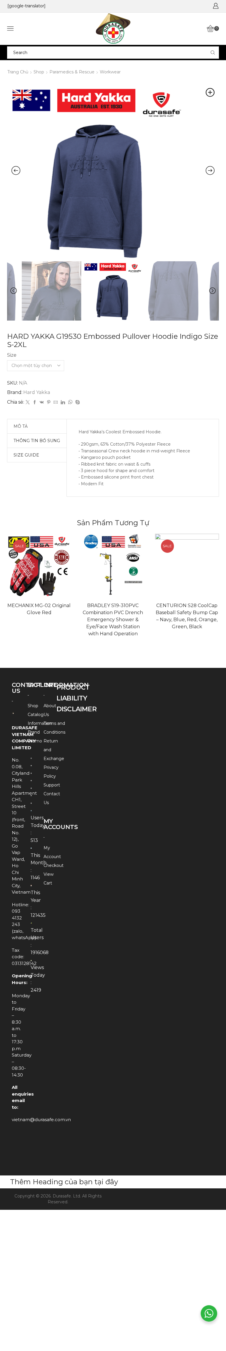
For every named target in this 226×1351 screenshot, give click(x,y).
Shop (39, 72)
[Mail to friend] (55, 402)
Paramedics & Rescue (71, 72)
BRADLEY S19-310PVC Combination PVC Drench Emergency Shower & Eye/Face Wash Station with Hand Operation (113, 619)
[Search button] (213, 52)
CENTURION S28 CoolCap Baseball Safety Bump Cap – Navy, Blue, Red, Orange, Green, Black (187, 616)
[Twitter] (27, 402)
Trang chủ (17, 72)
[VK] (41, 402)
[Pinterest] (48, 402)
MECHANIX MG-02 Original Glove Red (39, 609)
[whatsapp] (70, 402)
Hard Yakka (36, 392)
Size (11, 355)
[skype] (77, 402)
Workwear (110, 72)
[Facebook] (34, 402)
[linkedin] (63, 402)
